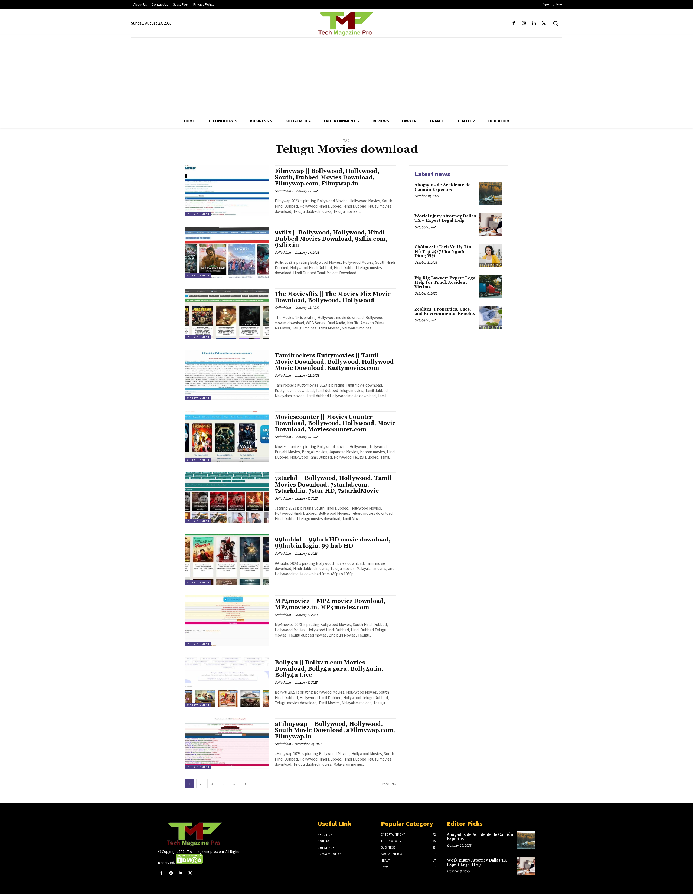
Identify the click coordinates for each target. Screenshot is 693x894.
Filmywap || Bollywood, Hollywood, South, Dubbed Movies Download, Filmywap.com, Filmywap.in (327, 177)
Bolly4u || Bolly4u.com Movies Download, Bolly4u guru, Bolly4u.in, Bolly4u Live (329, 669)
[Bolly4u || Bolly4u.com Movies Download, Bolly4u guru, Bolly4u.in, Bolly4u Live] (227, 682)
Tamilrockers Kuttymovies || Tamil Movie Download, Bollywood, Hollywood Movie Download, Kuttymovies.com (334, 362)
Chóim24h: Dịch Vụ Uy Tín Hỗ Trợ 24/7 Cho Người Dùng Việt (442, 251)
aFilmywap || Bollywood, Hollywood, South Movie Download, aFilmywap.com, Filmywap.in (335, 730)
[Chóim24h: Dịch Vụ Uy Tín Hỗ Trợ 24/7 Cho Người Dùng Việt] (490, 255)
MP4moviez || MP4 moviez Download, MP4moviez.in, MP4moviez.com (330, 604)
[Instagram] (523, 23)
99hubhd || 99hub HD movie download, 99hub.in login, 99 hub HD (332, 543)
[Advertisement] (346, 75)
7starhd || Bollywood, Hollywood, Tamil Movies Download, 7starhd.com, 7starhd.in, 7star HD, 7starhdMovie (333, 484)
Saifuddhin (283, 191)
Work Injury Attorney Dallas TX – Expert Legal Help (445, 218)
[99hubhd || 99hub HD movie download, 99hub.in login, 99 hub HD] (227, 559)
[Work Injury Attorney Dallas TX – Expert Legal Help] (490, 224)
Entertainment (198, 214)
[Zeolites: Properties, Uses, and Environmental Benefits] (490, 317)
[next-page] (245, 783)
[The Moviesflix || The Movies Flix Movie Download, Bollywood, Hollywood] (227, 313)
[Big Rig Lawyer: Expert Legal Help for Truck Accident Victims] (490, 286)
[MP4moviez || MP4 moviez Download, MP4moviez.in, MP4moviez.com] (227, 620)
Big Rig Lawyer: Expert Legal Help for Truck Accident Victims (445, 283)
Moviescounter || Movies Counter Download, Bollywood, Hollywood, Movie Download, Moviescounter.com (335, 423)
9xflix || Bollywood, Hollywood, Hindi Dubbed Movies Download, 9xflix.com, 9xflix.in (331, 239)
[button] (555, 23)
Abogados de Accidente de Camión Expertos (442, 187)
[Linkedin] (534, 23)
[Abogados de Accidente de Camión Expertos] (490, 193)
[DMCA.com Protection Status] (189, 862)
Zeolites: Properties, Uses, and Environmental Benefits (444, 312)
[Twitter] (544, 23)
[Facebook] (513, 23)
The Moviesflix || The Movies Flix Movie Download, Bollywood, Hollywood (333, 297)
